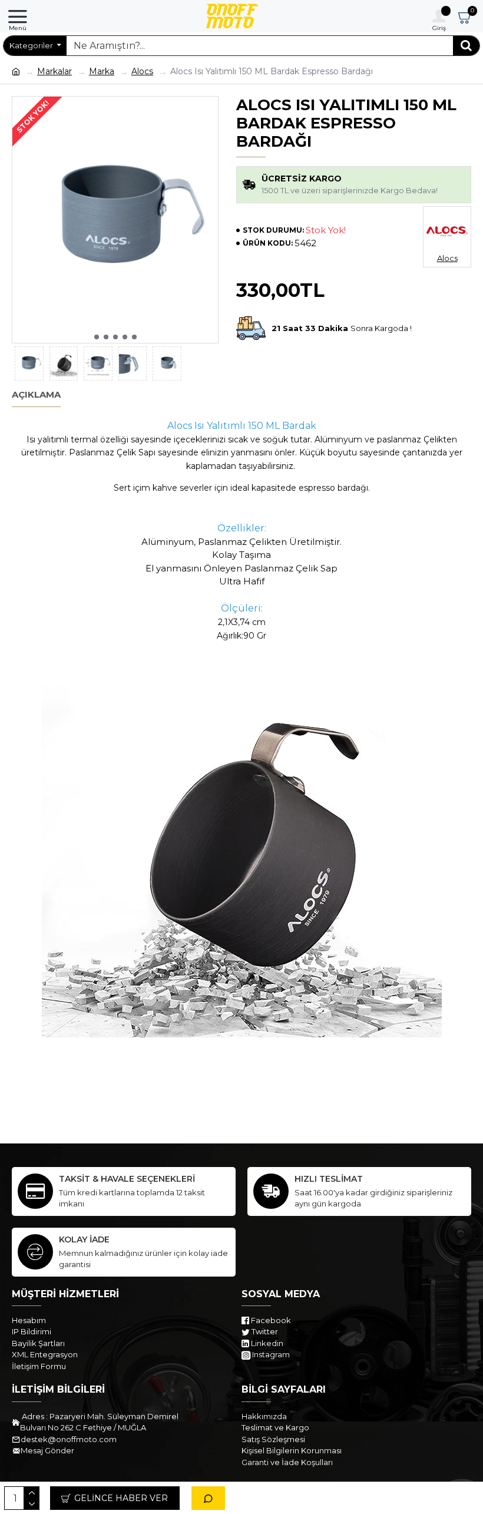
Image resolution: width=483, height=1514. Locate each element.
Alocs (142, 71)
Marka (101, 71)
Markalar (54, 71)
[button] (96, 337)
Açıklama (36, 394)
